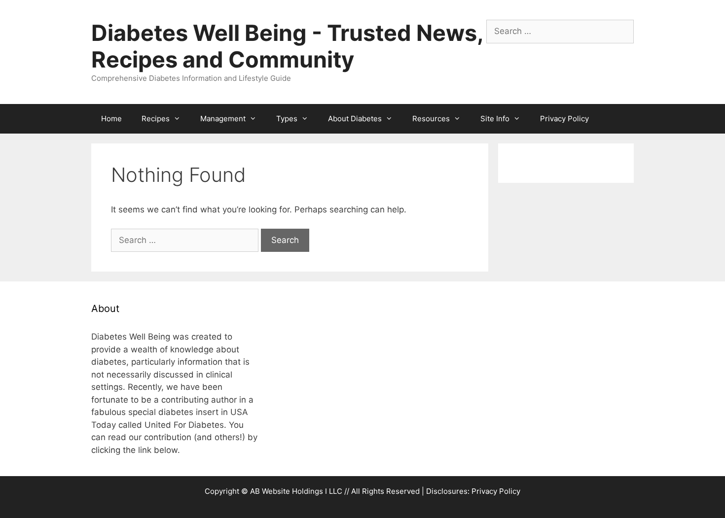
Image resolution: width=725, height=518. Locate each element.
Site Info (494, 118)
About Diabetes (355, 118)
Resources (431, 118)
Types (286, 118)
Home (111, 118)
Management (223, 118)
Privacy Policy (564, 118)
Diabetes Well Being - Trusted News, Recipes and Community (287, 46)
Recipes (156, 118)
